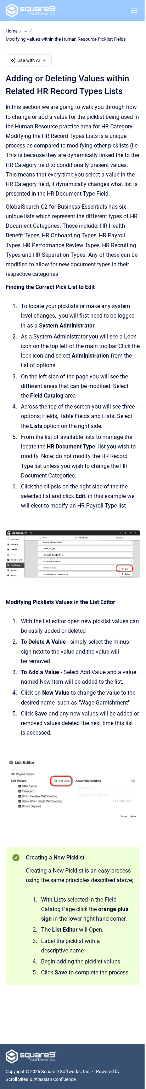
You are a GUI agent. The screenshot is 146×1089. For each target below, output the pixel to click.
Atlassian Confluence (54, 1079)
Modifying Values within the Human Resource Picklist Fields (66, 39)
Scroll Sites (17, 1079)
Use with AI (28, 60)
